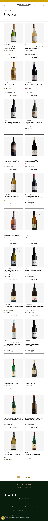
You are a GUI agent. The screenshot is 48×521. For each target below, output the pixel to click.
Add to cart (13, 57)
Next (29, 477)
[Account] (37, 5)
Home (5, 10)
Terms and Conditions (38, 506)
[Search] (35, 5)
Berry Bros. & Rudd (24, 4)
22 (26, 477)
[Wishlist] (40, 5)
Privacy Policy (26, 506)
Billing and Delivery (16, 506)
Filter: (5, 19)
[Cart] (43, 5)
